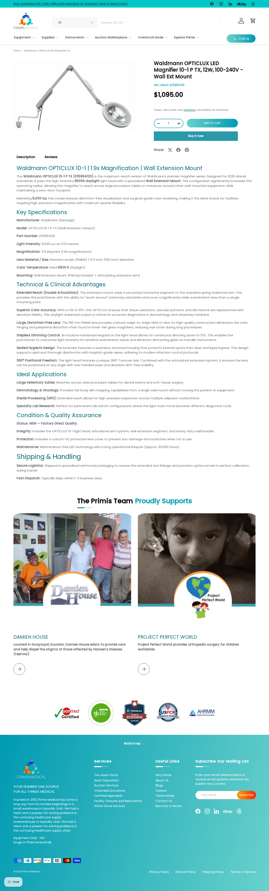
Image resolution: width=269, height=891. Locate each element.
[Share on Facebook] (178, 150)
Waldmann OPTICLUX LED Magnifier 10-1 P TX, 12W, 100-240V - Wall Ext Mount (47, 51)
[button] (253, 20)
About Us (162, 780)
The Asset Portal (106, 775)
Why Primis (163, 775)
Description (26, 157)
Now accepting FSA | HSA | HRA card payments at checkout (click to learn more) (70, 4)
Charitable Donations (109, 791)
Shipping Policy (213, 872)
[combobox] (136, 23)
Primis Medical (31, 871)
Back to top (132, 744)
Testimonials (165, 796)
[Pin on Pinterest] (187, 150)
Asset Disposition (106, 780)
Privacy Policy (159, 872)
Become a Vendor (169, 806)
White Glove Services (109, 806)
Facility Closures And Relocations (118, 801)
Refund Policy (185, 872)
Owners (161, 791)
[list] (74, 96)
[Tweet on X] (170, 150)
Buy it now (195, 136)
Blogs (159, 785)
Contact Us (164, 801)
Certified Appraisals (108, 796)
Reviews (51, 157)
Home (16, 51)
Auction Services (106, 785)
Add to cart (212, 123)
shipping (189, 110)
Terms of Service (243, 872)
